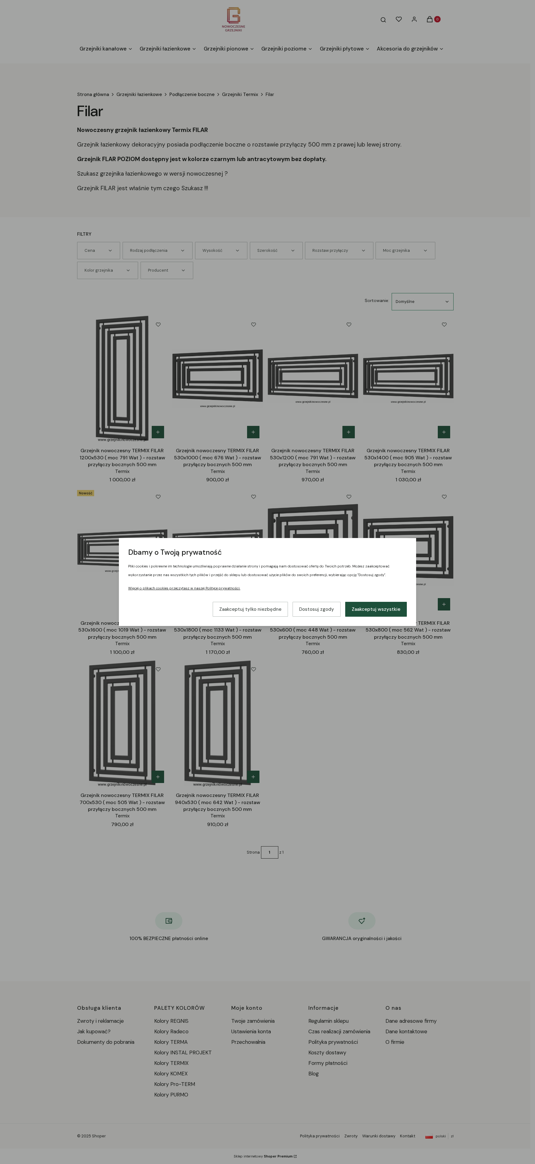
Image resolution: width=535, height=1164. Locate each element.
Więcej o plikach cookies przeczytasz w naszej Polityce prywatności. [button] (184, 588)
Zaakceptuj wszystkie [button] (376, 609)
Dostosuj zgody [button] (316, 609)
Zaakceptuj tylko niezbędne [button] (250, 609)
